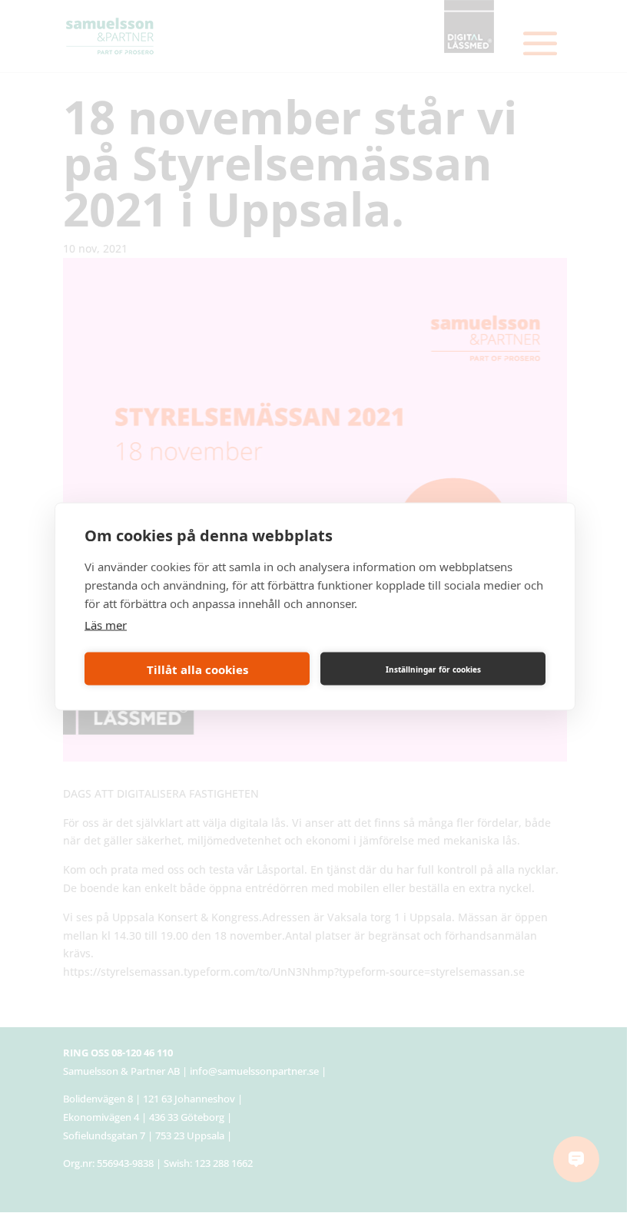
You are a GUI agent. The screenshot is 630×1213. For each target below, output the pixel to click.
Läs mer (106, 625)
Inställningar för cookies (433, 668)
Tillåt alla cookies (197, 668)
